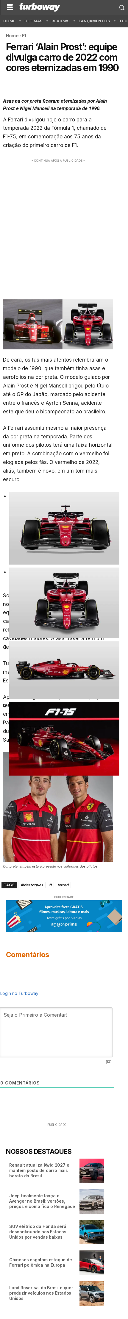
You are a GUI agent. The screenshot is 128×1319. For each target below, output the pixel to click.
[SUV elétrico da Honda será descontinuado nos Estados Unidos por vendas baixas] (91, 1232)
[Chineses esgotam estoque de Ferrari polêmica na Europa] (91, 1262)
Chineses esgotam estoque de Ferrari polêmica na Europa (40, 1262)
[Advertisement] (64, 228)
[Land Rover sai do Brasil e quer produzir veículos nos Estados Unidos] (91, 1293)
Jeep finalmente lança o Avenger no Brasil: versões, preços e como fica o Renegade (42, 1201)
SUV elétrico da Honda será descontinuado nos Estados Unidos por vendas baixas (37, 1232)
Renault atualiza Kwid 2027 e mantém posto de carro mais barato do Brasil (39, 1170)
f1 (50, 884)
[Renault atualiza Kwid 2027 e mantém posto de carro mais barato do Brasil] (91, 1171)
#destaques (32, 884)
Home (12, 35)
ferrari (62, 884)
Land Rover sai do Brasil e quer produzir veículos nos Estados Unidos (41, 1293)
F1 (24, 35)
